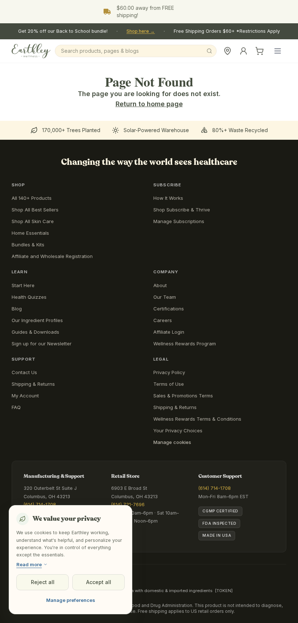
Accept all (98, 582)
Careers (162, 320)
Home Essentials (30, 233)
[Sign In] (243, 50)
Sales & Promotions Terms (183, 395)
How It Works (168, 198)
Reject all (43, 582)
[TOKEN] (224, 590)
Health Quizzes (29, 297)
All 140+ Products (32, 198)
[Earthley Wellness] (31, 51)
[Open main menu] (277, 51)
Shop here (140, 31)
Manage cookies (172, 442)
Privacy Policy (169, 372)
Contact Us (24, 372)
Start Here (23, 285)
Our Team (164, 297)
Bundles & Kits (28, 244)
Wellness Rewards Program (184, 343)
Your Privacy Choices (177, 430)
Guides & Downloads (35, 332)
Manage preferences (70, 600)
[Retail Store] (227, 50)
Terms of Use (168, 384)
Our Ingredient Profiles (37, 320)
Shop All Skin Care (33, 221)
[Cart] (259, 50)
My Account (25, 395)
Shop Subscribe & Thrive (181, 210)
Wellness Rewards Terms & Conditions (197, 419)
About (160, 285)
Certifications (168, 309)
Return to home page (149, 104)
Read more (29, 564)
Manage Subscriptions (178, 221)
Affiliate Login (168, 332)
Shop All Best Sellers (35, 210)
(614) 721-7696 (128, 504)
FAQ (16, 407)
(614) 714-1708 (40, 504)
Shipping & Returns (33, 384)
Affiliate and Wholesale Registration (52, 256)
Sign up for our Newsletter (42, 343)
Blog (17, 309)
